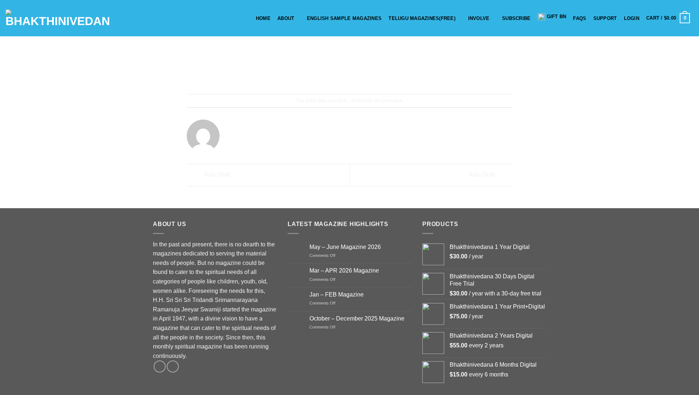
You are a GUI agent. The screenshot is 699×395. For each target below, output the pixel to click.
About (285, 18)
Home (263, 18)
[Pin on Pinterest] (363, 75)
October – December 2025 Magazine (356, 318)
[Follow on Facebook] (160, 366)
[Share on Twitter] (337, 75)
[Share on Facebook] (323, 75)
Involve (479, 18)
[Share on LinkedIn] (376, 75)
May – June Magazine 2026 (345, 247)
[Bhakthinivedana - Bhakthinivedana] (57, 18)
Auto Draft (216, 175)
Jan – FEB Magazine (336, 294)
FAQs (579, 18)
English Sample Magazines (344, 18)
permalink (392, 100)
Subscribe (516, 18)
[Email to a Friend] (350, 75)
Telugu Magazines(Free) (421, 18)
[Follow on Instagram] (173, 366)
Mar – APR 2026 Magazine (344, 270)
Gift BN (556, 16)
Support (605, 18)
